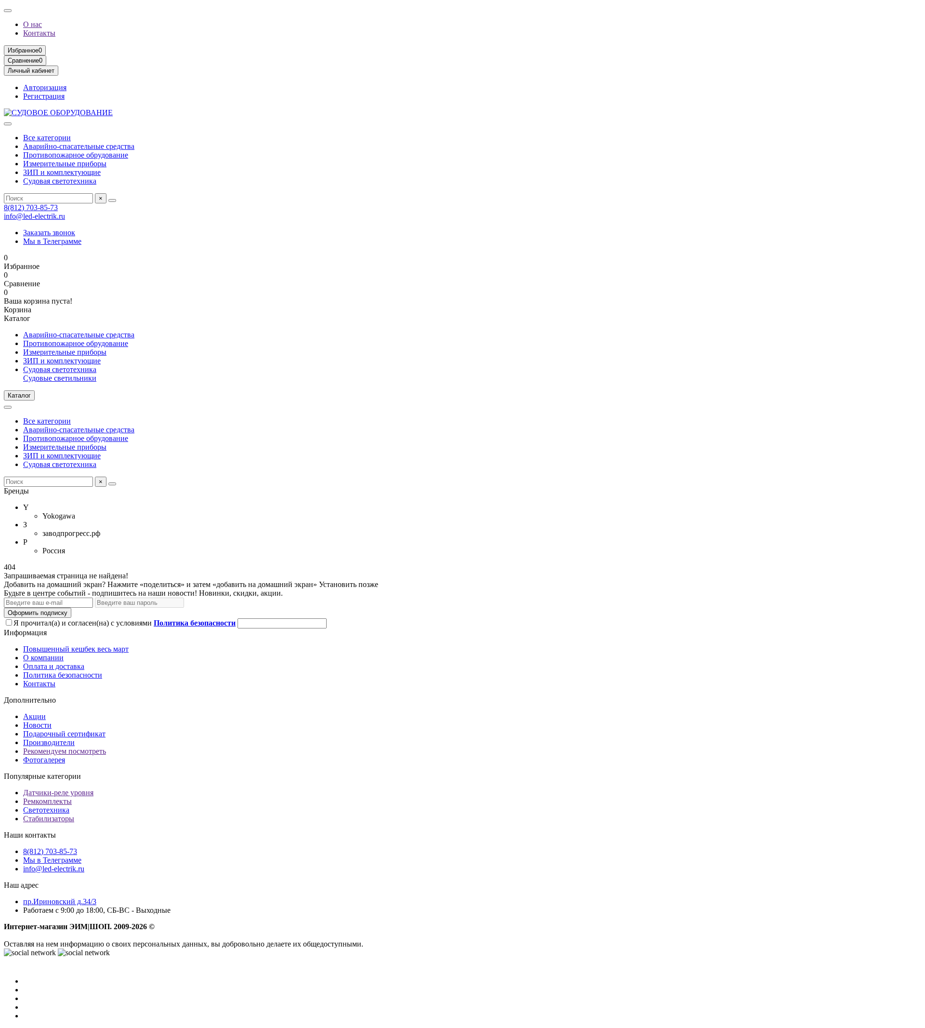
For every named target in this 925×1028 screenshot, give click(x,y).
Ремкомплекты (47, 801)
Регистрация (44, 96)
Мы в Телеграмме (52, 241)
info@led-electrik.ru (34, 216)
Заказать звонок (49, 232)
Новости (37, 725)
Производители (49, 742)
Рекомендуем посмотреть (64, 751)
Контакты (39, 33)
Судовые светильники (59, 378)
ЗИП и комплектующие (62, 172)
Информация (25, 632)
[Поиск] (112, 200)
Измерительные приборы (64, 164)
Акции (34, 716)
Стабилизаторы (48, 818)
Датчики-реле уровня (58, 792)
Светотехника (46, 810)
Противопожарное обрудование (75, 155)
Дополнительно (30, 700)
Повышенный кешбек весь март (76, 649)
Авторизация (44, 87)
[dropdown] (8, 10)
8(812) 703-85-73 (31, 207)
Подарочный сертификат (64, 734)
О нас (32, 24)
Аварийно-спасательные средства (78, 146)
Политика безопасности (62, 675)
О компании (43, 658)
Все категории (47, 138)
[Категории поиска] (8, 123)
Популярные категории (42, 776)
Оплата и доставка (53, 666)
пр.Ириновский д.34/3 (59, 901)
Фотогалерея (44, 760)
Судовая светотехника (59, 181)
